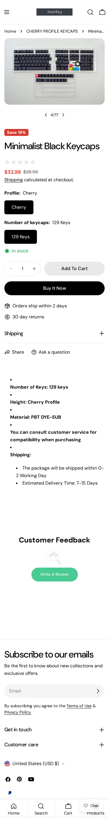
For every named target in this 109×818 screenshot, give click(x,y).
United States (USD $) (35, 763)
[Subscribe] (98, 691)
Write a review (54, 574)
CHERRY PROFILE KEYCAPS (52, 31)
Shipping (13, 180)
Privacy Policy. (17, 712)
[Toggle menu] (6, 12)
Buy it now (54, 288)
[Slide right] (63, 114)
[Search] (90, 12)
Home (10, 31)
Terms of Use (79, 705)
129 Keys (21, 237)
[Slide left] (46, 114)
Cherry (19, 207)
